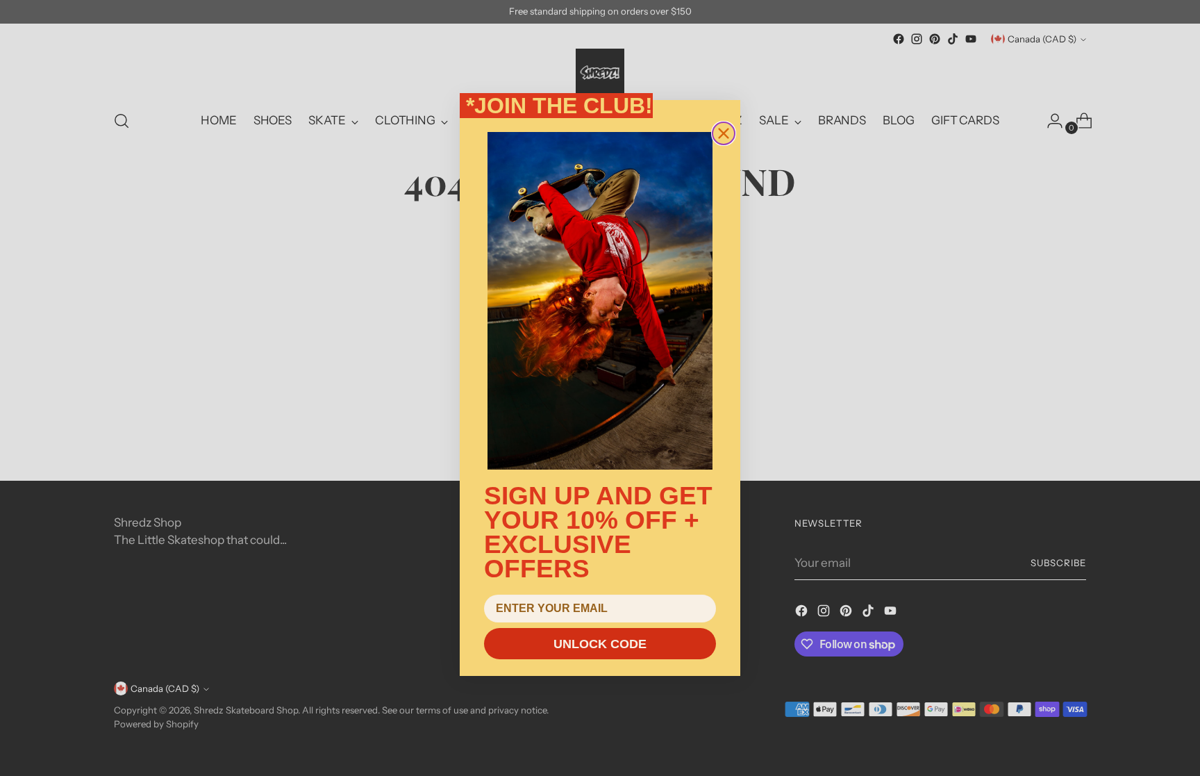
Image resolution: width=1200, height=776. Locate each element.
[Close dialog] (723, 133)
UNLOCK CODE (600, 644)
